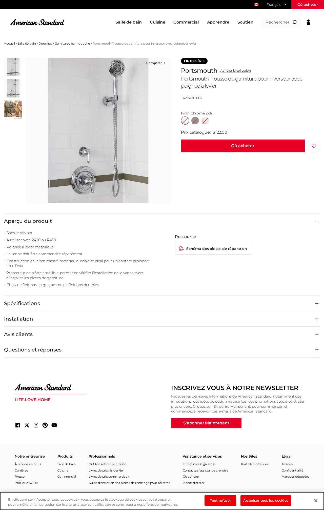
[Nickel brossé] (205, 120)
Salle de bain (27, 43)
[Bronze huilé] (195, 120)
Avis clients (18, 334)
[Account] (308, 22)
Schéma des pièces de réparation (216, 248)
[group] (98, 130)
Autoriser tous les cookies (265, 500)
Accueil (9, 43)
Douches (45, 43)
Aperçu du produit (28, 221)
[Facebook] (18, 425)
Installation (18, 319)
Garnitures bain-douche (72, 43)
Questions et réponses (33, 350)
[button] (156, 63)
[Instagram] (36, 425)
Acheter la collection (235, 70)
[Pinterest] (45, 425)
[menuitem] (128, 22)
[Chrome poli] (185, 120)
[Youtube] (54, 425)
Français (274, 4)
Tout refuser (220, 500)
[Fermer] (315, 500)
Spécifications (22, 303)
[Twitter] (27, 425)
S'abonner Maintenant (206, 423)
